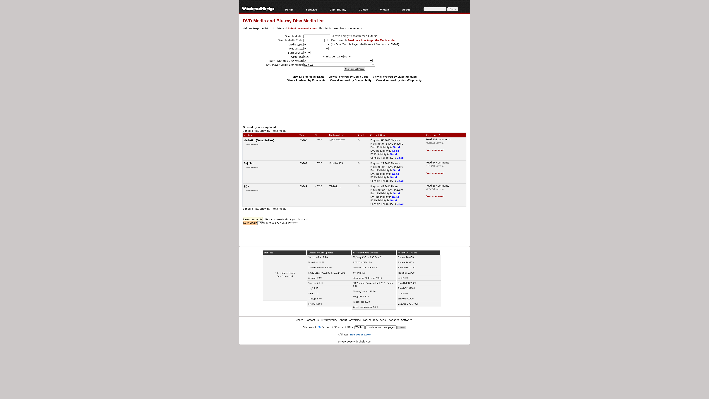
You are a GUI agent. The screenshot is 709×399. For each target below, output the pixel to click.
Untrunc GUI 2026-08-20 (365, 267)
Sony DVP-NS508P (407, 283)
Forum (289, 9)
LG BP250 (403, 277)
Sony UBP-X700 (406, 298)
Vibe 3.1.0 (313, 293)
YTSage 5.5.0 (315, 298)
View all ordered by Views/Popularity (399, 80)
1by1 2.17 (313, 288)
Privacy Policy (329, 320)
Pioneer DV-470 (406, 257)
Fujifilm (248, 163)
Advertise (355, 320)
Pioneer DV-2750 (406, 267)
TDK (246, 186)
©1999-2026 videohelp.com (354, 341)
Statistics (393, 320)
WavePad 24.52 (316, 262)
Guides (363, 9)
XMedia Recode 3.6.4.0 (320, 267)
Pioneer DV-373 (406, 262)
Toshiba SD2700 (406, 272)
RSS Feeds (379, 320)
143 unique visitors (285, 272)
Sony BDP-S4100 (406, 288)
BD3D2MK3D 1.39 (362, 262)
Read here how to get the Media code (371, 40)
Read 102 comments (438, 139)
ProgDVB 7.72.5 (361, 296)
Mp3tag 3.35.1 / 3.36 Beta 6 (367, 257)
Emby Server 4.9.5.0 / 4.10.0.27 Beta (326, 272)
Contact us (312, 320)
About (343, 320)
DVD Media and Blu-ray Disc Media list (283, 21)
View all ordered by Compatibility (350, 80)
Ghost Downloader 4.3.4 (365, 306)
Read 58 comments (437, 185)
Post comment (435, 150)
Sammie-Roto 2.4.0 (318, 257)
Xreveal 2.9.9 (315, 277)
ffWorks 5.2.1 (360, 272)
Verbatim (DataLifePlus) (259, 140)
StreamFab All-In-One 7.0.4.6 (367, 277)
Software (311, 9)
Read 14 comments (437, 162)
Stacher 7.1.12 (315, 283)
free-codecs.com (360, 334)
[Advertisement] (354, 110)
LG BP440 (403, 293)
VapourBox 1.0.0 (361, 301)
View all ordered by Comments (306, 80)
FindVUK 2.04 (315, 303)
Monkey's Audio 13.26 (364, 291)
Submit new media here (302, 28)
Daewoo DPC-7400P (408, 303)
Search (299, 320)
